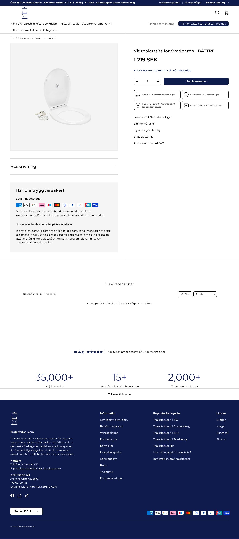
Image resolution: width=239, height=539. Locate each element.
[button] (226, 13)
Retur (104, 465)
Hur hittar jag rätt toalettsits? (172, 452)
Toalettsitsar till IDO (166, 432)
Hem (12, 38)
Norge (220, 426)
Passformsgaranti (169, 2)
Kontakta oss (108, 439)
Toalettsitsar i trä (163, 445)
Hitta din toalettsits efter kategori (32, 30)
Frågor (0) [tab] (50, 293)
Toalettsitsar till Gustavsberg (171, 426)
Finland (221, 439)
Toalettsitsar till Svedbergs (170, 439)
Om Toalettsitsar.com (114, 419)
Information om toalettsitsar (171, 458)
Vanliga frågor (193, 2)
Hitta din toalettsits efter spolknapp (33, 23)
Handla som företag (161, 23)
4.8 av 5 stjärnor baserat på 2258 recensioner (136, 351)
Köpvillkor (106, 445)
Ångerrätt (106, 471)
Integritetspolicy (111, 452)
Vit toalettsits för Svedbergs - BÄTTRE (36, 38)
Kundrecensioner (111, 478)
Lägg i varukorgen (196, 81)
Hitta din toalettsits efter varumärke (84, 23)
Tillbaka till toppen (119, 394)
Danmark (222, 432)
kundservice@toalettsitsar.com (40, 468)
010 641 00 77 (29, 464)
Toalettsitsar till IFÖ (165, 419)
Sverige (221, 419)
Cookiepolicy (108, 458)
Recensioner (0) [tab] (32, 293)
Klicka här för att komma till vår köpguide (162, 70)
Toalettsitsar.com (26, 527)
